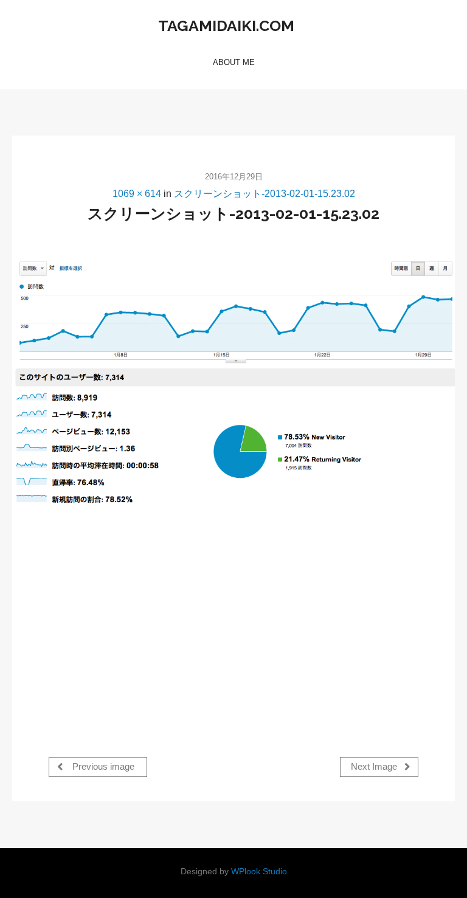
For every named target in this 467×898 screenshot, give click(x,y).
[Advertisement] (151, 621)
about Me (234, 62)
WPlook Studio (259, 871)
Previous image (102, 767)
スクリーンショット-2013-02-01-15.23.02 (264, 193)
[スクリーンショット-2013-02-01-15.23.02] (233, 384)
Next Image (375, 767)
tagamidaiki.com (226, 25)
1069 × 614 (136, 193)
